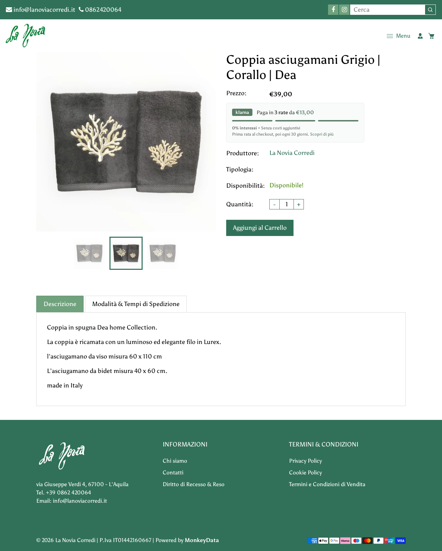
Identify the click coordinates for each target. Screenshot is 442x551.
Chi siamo (175, 460)
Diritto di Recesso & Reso (193, 484)
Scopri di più (322, 134)
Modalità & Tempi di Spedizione (136, 304)
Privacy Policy (305, 460)
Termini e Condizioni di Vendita (327, 484)
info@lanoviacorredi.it (43, 9)
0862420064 (103, 9)
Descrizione (60, 304)
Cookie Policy (305, 472)
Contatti (173, 472)
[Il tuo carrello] (431, 36)
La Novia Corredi (292, 153)
